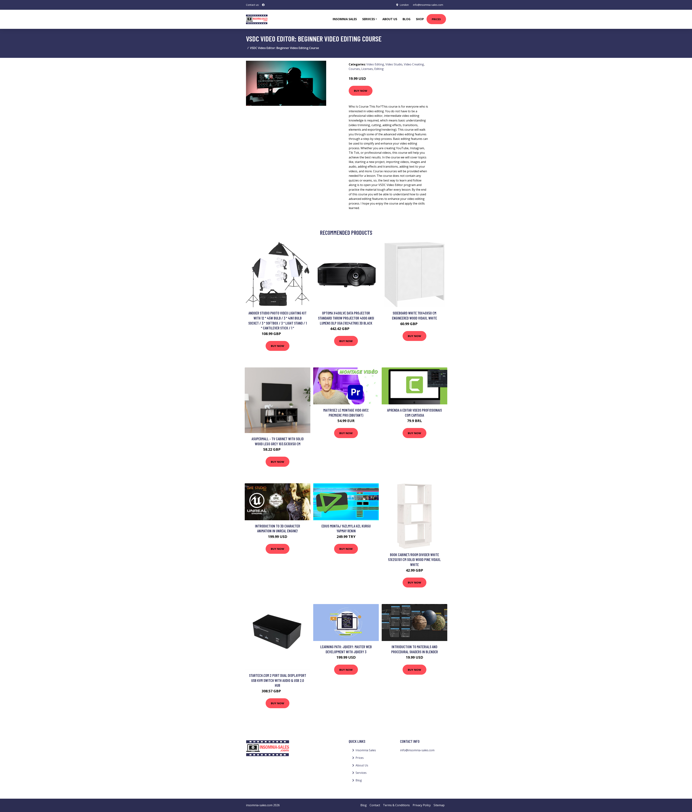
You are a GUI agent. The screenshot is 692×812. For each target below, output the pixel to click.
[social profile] (263, 4)
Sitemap (439, 805)
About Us (389, 19)
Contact (375, 805)
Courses (354, 69)
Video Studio (393, 64)
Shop (420, 19)
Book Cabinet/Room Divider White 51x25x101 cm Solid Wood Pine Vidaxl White (414, 559)
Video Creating (414, 64)
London (404, 4)
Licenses (367, 69)
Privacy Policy (422, 805)
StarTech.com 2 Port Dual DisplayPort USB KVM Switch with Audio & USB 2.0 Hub (277, 680)
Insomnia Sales (345, 19)
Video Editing (375, 64)
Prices (436, 19)
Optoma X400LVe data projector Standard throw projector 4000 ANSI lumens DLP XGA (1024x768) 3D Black (346, 318)
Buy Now (360, 90)
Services (361, 773)
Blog (407, 19)
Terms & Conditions (396, 805)
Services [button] (368, 19)
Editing (379, 69)
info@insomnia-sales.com (428, 4)
